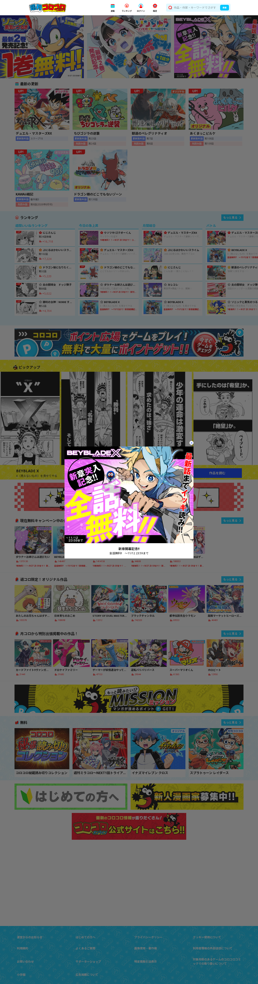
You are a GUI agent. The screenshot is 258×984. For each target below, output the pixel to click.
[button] (113, 7)
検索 (225, 7)
